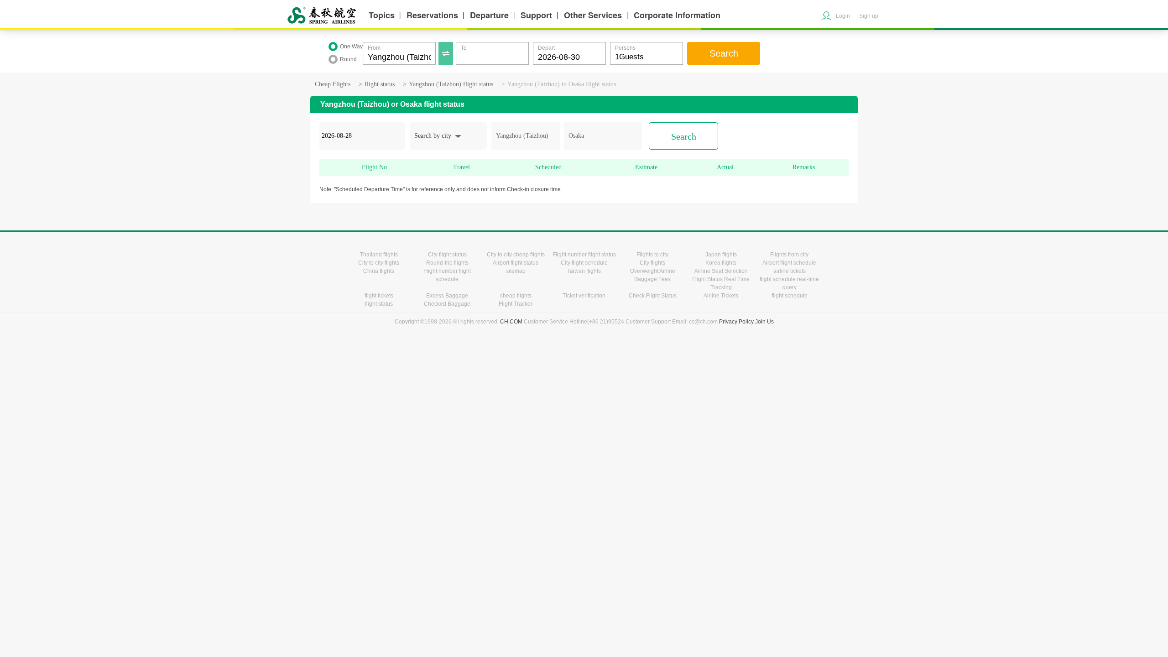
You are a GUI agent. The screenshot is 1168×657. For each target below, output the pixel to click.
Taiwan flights (584, 271)
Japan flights (721, 254)
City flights (652, 263)
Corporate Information (677, 15)
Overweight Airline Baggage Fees (652, 275)
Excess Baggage (447, 295)
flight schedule (790, 295)
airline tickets (789, 271)
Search (723, 53)
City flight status (447, 254)
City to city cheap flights (516, 254)
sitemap (516, 271)
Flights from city (789, 254)
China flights (378, 271)
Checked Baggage (447, 304)
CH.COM (511, 321)
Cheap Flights (332, 84)
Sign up (868, 16)
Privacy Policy (736, 321)
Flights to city (652, 254)
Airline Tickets (721, 295)
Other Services (593, 15)
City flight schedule (584, 263)
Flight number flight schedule (447, 275)
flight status (380, 84)
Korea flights (720, 263)
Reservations (432, 15)
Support (536, 15)
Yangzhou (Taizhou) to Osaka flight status (561, 84)
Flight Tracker (515, 304)
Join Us (764, 321)
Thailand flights (379, 254)
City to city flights (378, 263)
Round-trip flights (447, 263)
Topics (382, 15)
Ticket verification (584, 295)
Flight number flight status (584, 254)
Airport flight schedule (789, 263)
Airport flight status (515, 263)
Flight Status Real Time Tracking (721, 283)
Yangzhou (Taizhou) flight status (451, 84)
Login (843, 16)
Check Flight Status (653, 295)
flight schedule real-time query (789, 283)
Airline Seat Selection (721, 271)
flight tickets (379, 295)
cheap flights (516, 295)
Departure (489, 15)
